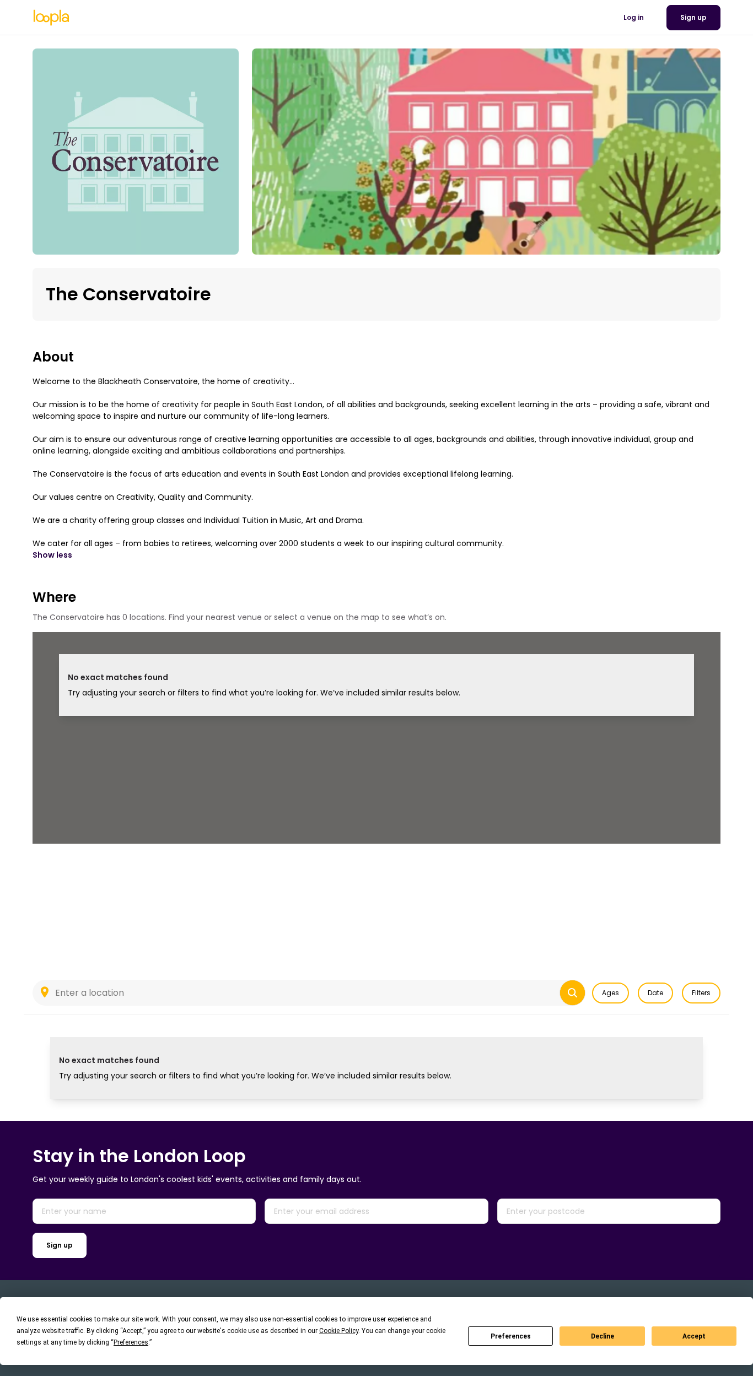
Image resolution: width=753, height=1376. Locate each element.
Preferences (511, 1336)
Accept (694, 1336)
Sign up (59, 1245)
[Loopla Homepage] (51, 17)
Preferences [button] (131, 1342)
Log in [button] (633, 17)
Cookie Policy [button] (338, 1331)
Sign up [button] (693, 17)
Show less (52, 554)
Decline (602, 1336)
